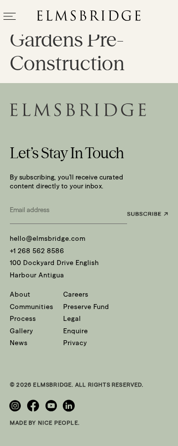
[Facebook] (34, 406)
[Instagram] (16, 406)
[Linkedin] (70, 406)
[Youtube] (52, 406)
